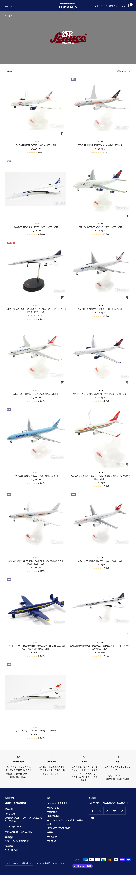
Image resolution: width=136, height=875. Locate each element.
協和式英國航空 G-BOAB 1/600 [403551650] (36, 730)
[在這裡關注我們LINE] (92, 818)
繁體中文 (113, 5)
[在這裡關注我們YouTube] (114, 810)
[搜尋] (12, 6)
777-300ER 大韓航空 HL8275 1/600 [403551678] (35, 476)
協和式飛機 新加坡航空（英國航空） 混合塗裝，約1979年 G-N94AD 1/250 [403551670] (35, 310)
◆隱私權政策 (53, 816)
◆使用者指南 (53, 807)
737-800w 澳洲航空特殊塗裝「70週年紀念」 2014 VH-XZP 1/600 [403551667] (100, 477)
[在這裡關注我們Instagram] (107, 810)
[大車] (129, 5)
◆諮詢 (50, 832)
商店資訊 (9, 808)
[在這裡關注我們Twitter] (99, 810)
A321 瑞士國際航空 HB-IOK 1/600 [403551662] (100, 560)
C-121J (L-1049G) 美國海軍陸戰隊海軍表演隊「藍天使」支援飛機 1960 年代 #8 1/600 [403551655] (36, 647)
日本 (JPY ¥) (99, 5)
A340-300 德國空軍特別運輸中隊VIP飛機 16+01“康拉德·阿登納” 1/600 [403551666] (36, 562)
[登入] (123, 6)
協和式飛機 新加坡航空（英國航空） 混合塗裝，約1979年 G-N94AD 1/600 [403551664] (100, 647)
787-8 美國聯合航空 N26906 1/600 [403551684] (100, 145)
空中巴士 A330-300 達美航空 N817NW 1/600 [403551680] (100, 394)
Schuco (36, 142)
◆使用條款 (52, 811)
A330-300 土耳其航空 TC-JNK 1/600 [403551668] (35, 394)
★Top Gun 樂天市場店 (57, 803)
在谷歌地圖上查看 (13, 826)
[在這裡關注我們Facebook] (92, 810)
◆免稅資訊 (52, 836)
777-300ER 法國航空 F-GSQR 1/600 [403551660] (100, 309)
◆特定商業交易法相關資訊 (59, 828)
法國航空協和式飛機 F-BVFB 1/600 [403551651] (36, 227)
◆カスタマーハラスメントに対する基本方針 (65, 822)
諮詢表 (115, 766)
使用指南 (22, 777)
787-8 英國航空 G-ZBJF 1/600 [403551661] (36, 145)
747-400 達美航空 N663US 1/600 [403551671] (100, 227)
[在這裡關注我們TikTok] (121, 810)
